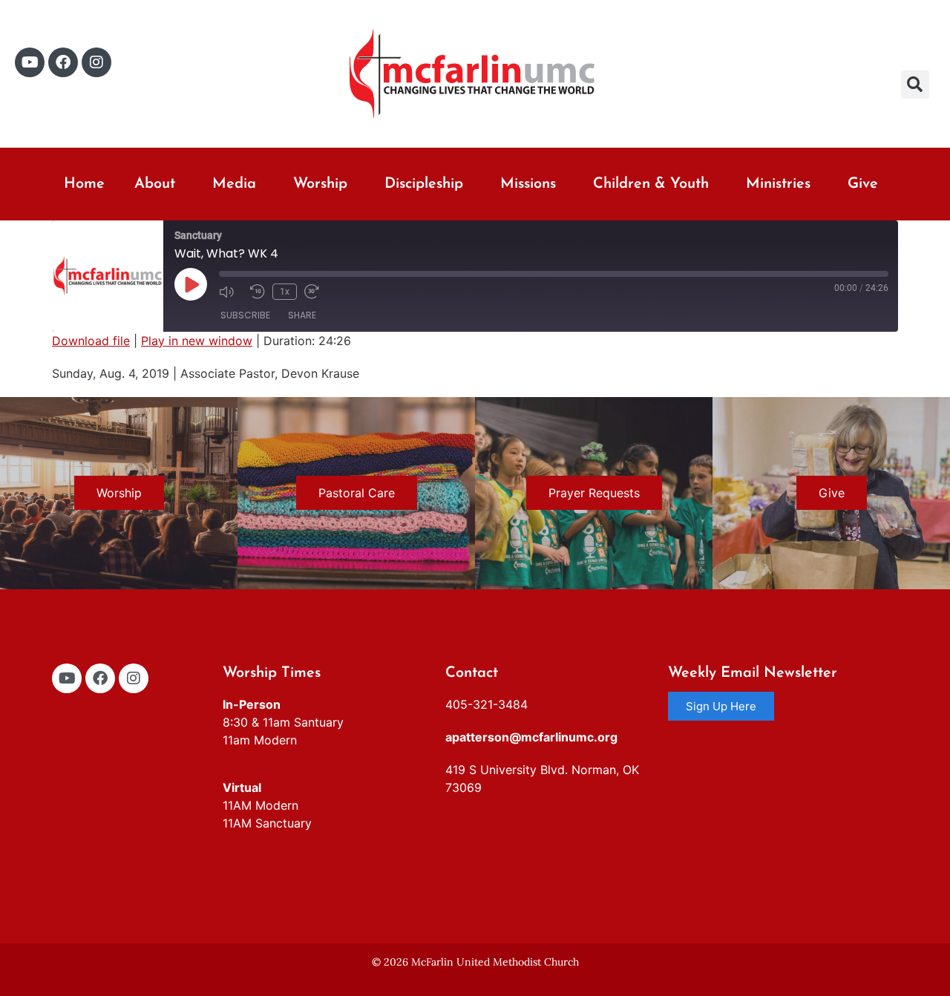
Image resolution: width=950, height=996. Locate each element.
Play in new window (196, 340)
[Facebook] (63, 62)
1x (284, 291)
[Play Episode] (190, 284)
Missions (528, 184)
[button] (915, 85)
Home (84, 184)
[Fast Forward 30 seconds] (316, 291)
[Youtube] (30, 62)
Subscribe (245, 315)
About (154, 184)
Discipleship (423, 184)
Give (863, 184)
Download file (91, 340)
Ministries (778, 184)
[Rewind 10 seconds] (257, 291)
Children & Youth (651, 184)
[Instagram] (96, 62)
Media (234, 184)
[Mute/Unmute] (231, 291)
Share (302, 315)
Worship (320, 184)
